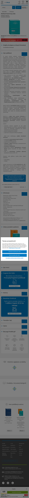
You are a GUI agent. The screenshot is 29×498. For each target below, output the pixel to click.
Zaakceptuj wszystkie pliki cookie (15, 251)
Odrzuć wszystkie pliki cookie (14, 255)
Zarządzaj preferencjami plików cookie (14, 258)
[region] (14, 249)
